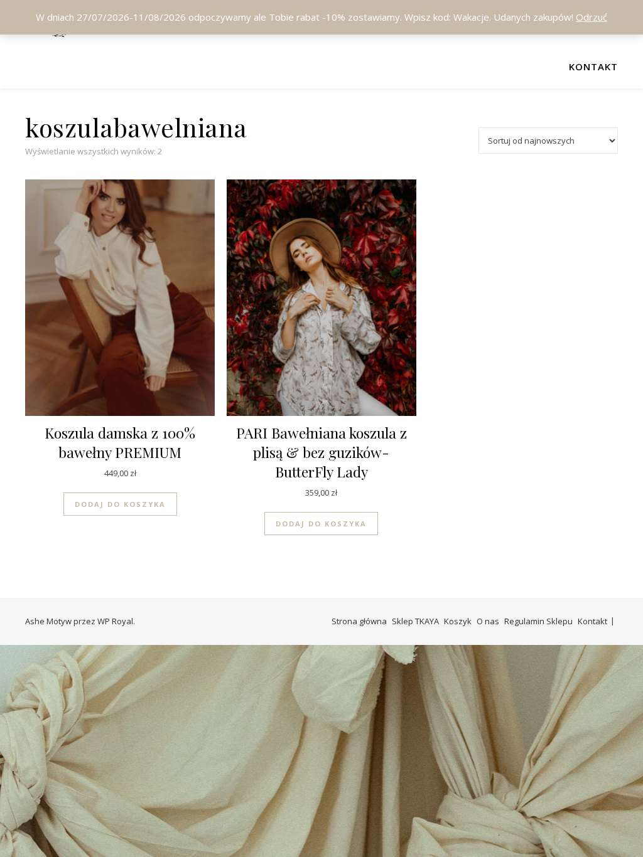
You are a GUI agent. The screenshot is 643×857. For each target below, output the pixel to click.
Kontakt (593, 66)
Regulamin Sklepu (538, 621)
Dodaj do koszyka (120, 504)
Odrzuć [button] (591, 17)
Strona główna (359, 621)
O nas (488, 621)
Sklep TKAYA (415, 621)
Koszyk (458, 621)
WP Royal (115, 621)
